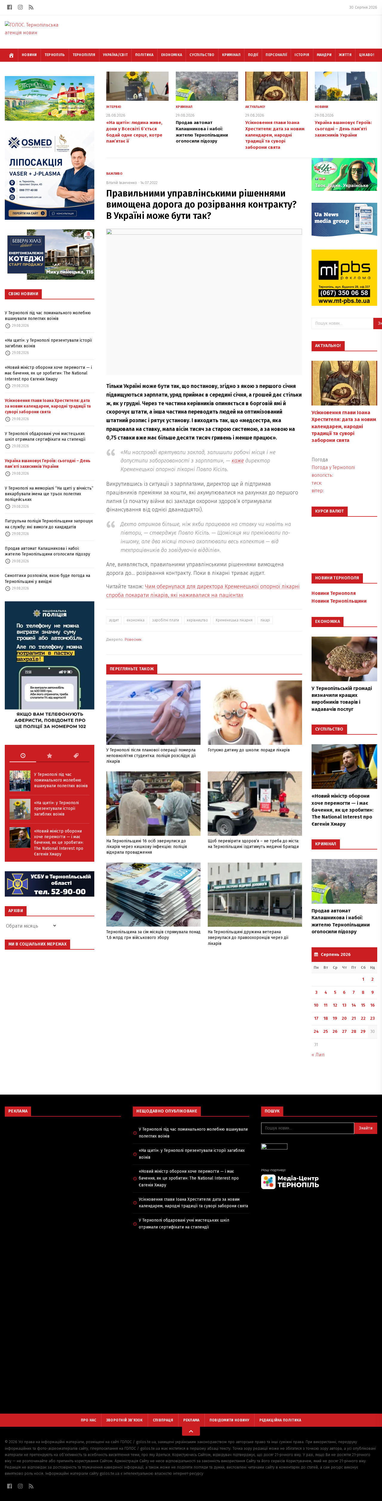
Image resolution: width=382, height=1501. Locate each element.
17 (316, 1018)
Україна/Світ (115, 55)
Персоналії (276, 55)
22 (363, 1018)
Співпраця (163, 1420)
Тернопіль (54, 55)
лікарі (265, 620)
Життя (345, 55)
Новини (29, 55)
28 (353, 1031)
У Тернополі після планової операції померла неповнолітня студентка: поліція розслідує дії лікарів (151, 756)
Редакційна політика (280, 1420)
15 (363, 1005)
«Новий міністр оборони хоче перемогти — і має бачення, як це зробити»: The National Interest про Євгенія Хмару (48, 373)
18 (326, 1018)
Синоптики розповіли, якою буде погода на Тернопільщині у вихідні (47, 578)
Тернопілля (84, 55)
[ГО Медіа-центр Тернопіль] (319, 1178)
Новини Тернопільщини (339, 601)
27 (344, 1031)
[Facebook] (9, 7)
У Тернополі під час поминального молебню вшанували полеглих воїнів (48, 315)
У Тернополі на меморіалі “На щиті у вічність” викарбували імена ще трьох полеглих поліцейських (49, 494)
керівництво (197, 620)
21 (354, 1018)
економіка (135, 620)
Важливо (114, 174)
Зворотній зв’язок (124, 1420)
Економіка (171, 55)
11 (325, 1005)
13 (344, 1005)
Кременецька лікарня (234, 620)
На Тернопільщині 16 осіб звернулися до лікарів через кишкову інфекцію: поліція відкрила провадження (146, 846)
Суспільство (202, 55)
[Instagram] (20, 7)
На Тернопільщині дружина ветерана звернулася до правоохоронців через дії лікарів (248, 937)
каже (238, 460)
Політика (144, 55)
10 (316, 1005)
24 (316, 1031)
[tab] (23, 756)
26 (335, 1031)
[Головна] (11, 55)
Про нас (88, 1420)
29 (363, 1031)
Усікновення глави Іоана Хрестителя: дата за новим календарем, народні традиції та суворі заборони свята (48, 406)
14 (354, 1005)
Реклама (191, 1420)
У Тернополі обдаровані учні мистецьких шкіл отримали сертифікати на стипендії (45, 436)
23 (372, 1018)
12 (335, 1005)
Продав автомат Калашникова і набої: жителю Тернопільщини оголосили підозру (47, 551)
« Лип (318, 1055)
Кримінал (231, 55)
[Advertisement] (63, 1164)
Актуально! (255, 107)
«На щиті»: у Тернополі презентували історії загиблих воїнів (48, 343)
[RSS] (31, 7)
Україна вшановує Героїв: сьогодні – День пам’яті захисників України (47, 463)
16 (372, 1005)
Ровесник (133, 639)
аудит (114, 620)
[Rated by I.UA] (319, 1148)
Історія (302, 55)
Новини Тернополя (334, 593)
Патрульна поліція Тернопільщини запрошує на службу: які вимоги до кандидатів (49, 524)
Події (253, 55)
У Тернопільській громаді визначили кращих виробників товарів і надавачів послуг (342, 698)
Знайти (365, 1128)
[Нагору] (191, 1431)
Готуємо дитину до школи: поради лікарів (249, 750)
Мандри (324, 55)
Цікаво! (366, 55)
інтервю (113, 107)
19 (335, 1018)
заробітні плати (165, 620)
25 (325, 1031)
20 (344, 1018)
